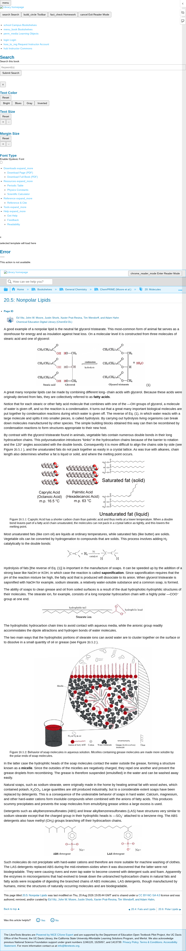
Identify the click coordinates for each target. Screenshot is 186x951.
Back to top (10, 909)
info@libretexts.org (68, 945)
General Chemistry (76, 289)
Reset (5, 97)
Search (9, 282)
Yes (43, 920)
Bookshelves (44, 289)
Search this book (9, 61)
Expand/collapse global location (180, 288)
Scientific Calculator (18, 194)
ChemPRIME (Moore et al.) (115, 289)
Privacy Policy (130, 942)
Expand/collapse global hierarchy (8, 289)
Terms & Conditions (151, 942)
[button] (13, 219)
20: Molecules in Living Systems (163, 289)
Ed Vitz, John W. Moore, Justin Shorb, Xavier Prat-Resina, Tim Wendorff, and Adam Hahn (67, 317)
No (57, 920)
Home (20, 289)
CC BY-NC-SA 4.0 (149, 895)
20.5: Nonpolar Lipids (34, 895)
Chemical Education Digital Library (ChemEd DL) (44, 322)
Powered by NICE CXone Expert (55, 934)
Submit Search (10, 72)
